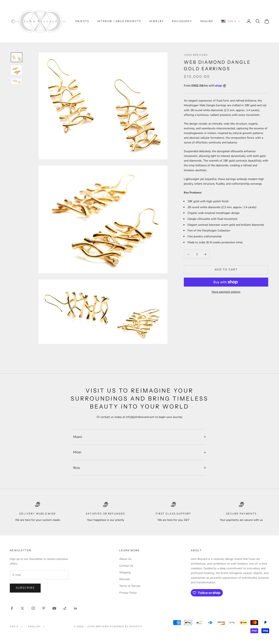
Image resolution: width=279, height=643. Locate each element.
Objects (82, 21)
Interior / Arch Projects (119, 21)
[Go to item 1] (16, 57)
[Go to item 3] (16, 81)
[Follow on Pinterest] (44, 608)
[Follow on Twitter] (22, 608)
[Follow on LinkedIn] (76, 608)
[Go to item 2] (16, 70)
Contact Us (126, 566)
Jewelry (156, 21)
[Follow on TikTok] (65, 608)
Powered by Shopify (126, 626)
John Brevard (196, 54)
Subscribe (25, 588)
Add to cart (226, 270)
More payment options (226, 292)
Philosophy (182, 21)
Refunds (124, 579)
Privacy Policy (128, 593)
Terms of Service (129, 586)
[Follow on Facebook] (12, 608)
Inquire (206, 21)
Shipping (125, 572)
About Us (125, 559)
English (34, 626)
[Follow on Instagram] (33, 608)
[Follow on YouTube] (54, 608)
